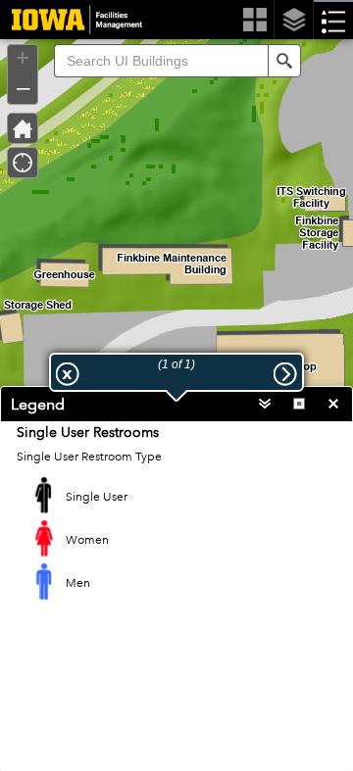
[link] (71, 19)
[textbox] (161, 60)
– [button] (23, 87)
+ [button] (22, 58)
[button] (284, 60)
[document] (176, 528)
